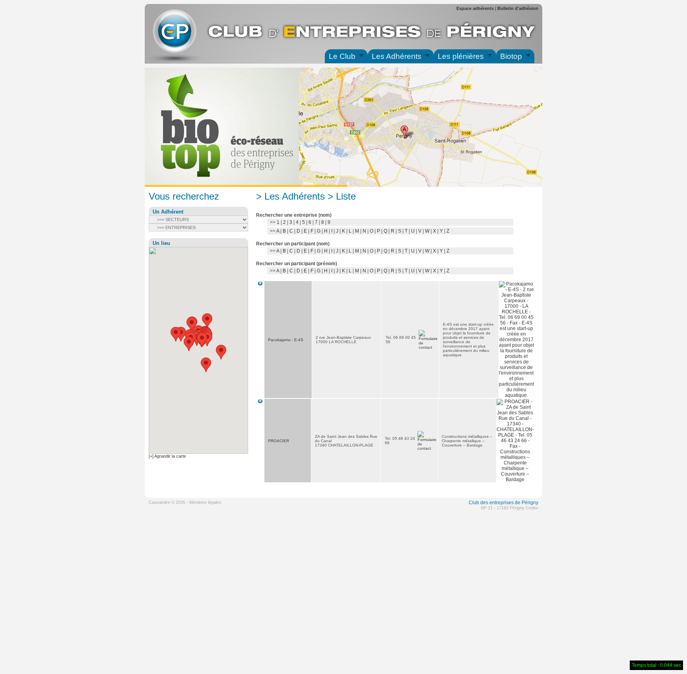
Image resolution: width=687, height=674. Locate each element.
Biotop (511, 56)
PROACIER (278, 441)
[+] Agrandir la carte (167, 456)
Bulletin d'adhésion (517, 8)
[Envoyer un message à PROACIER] (427, 448)
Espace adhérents (475, 8)
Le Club (342, 56)
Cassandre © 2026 (167, 502)
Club (474, 502)
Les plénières (461, 56)
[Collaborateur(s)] (260, 284)
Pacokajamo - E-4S (285, 340)
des (484, 502)
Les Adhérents (396, 56)
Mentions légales (205, 502)
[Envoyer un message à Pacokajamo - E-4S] (428, 347)
